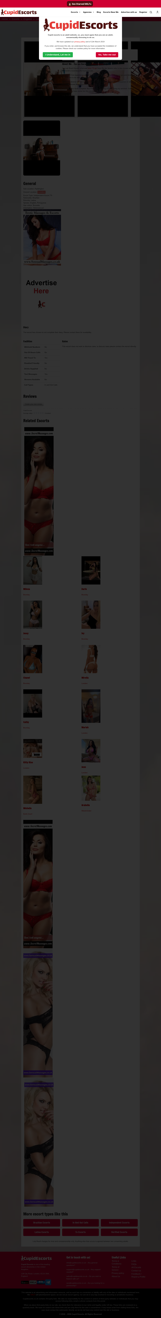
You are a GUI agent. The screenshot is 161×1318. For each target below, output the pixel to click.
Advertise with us (129, 12)
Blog (99, 12)
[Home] (19, 12)
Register (143, 12)
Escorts (74, 12)
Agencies (87, 12)
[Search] (150, 12)
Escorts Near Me (110, 12)
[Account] (157, 12)
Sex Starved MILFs (81, 4)
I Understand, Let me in (57, 54)
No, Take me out (107, 54)
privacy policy (79, 42)
